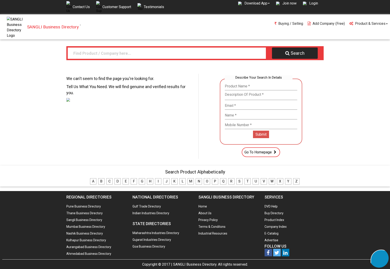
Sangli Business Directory (84, 220)
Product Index (274, 220)
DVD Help (271, 206)
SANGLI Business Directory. (195, 264)
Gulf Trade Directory (146, 206)
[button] (257, 3)
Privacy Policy (208, 220)
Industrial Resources (212, 233)
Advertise (271, 240)
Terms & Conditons (211, 226)
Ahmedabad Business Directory (88, 253)
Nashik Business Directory (84, 233)
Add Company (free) (329, 23)
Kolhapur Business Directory (86, 240)
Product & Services (370, 23)
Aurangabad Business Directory (88, 247)
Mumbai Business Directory (85, 226)
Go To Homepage (258, 152)
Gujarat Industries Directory (151, 240)
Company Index (276, 226)
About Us (204, 213)
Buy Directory (274, 213)
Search (297, 53)
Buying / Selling (290, 23)
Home (202, 206)
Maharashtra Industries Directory (155, 233)
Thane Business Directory (84, 213)
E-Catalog (272, 233)
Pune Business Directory (83, 206)
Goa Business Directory (148, 246)
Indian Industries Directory (150, 213)
